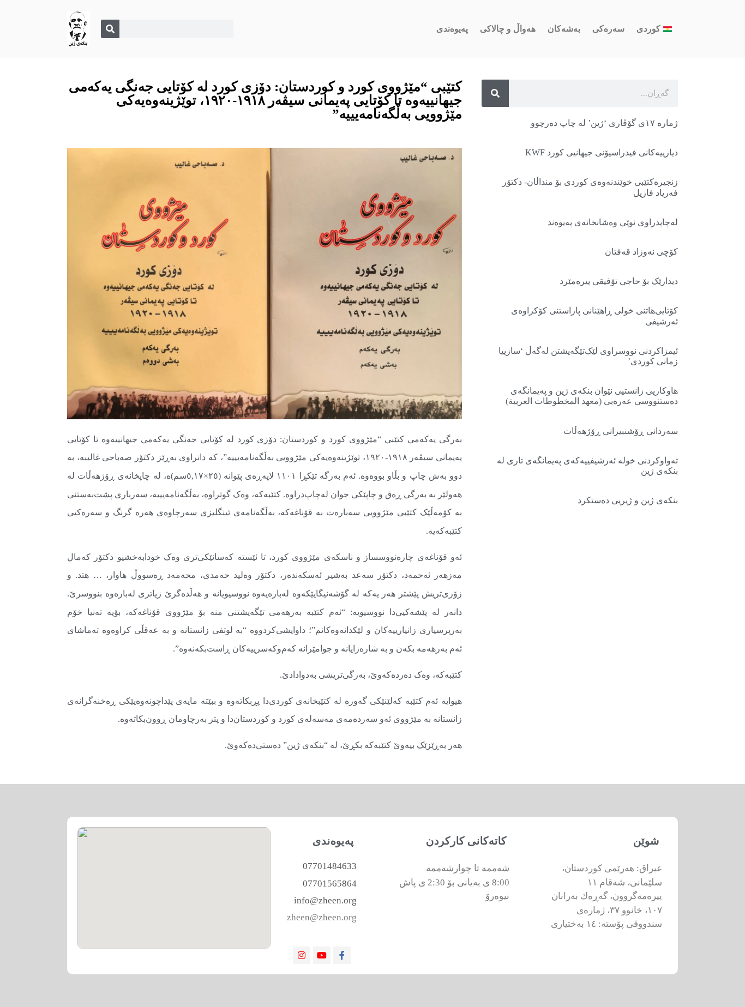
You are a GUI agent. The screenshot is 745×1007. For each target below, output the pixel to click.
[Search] (110, 29)
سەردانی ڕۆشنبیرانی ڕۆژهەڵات (620, 431)
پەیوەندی (452, 28)
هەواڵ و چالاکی (508, 28)
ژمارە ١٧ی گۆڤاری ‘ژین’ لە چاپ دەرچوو (604, 123)
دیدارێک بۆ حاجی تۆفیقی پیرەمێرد (619, 281)
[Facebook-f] (342, 955)
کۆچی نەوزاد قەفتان (641, 251)
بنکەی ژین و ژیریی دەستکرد (628, 500)
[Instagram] (301, 955)
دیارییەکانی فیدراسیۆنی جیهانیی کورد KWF (601, 152)
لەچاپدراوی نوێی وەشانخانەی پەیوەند (613, 222)
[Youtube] (322, 955)
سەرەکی (608, 28)
